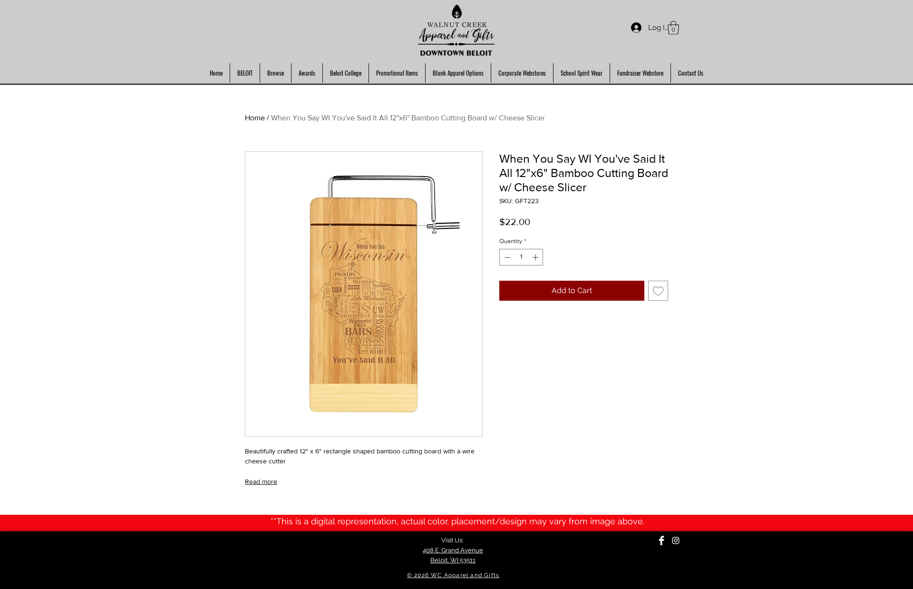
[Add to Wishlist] (658, 291)
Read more (261, 481)
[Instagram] (675, 540)
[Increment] (536, 257)
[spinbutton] (521, 257)
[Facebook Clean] (661, 540)
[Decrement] (506, 257)
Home (255, 118)
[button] (673, 28)
